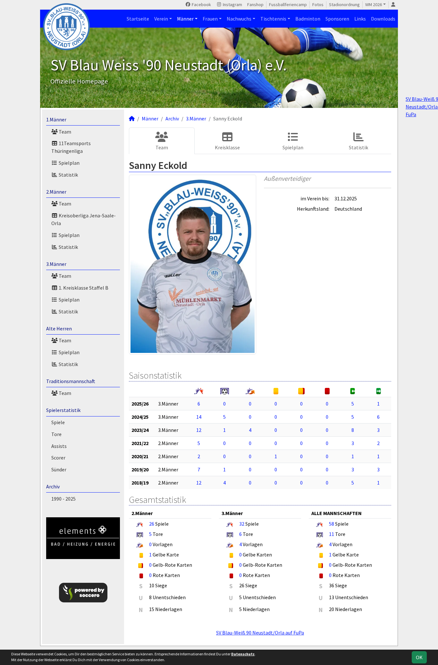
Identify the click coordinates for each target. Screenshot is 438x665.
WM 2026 (373, 4)
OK (419, 657)
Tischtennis (273, 18)
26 (151, 524)
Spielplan (69, 163)
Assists (59, 446)
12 (198, 430)
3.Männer (56, 264)
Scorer (58, 457)
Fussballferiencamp (288, 4)
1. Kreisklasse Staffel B (83, 287)
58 (331, 524)
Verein (161, 18)
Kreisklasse (227, 147)
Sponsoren (337, 18)
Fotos (318, 4)
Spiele (58, 422)
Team (64, 131)
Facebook (201, 4)
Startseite (138, 18)
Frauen (210, 18)
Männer (185, 18)
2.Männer (56, 191)
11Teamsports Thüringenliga (71, 147)
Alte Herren (59, 328)
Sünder (58, 469)
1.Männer (56, 119)
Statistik (68, 174)
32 (241, 524)
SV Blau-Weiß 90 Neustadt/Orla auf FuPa (260, 632)
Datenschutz (243, 654)
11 (331, 534)
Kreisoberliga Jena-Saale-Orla (83, 219)
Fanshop (255, 4)
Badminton (307, 18)
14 (198, 417)
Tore (56, 434)
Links (360, 18)
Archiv (53, 486)
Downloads (383, 18)
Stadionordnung (344, 4)
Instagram (232, 4)
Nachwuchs (239, 18)
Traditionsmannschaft (70, 381)
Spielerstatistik (63, 410)
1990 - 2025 (63, 498)
